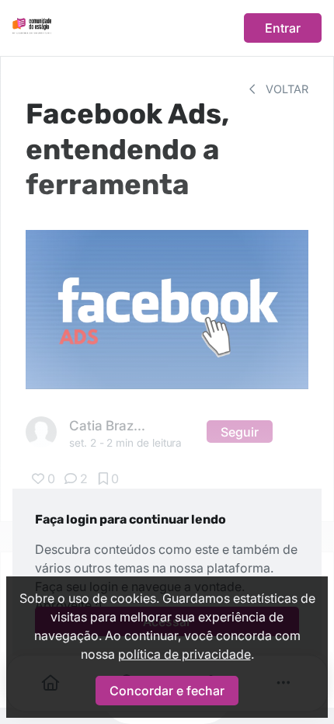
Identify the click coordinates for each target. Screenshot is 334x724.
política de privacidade (184, 654)
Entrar (283, 28)
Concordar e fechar (167, 690)
